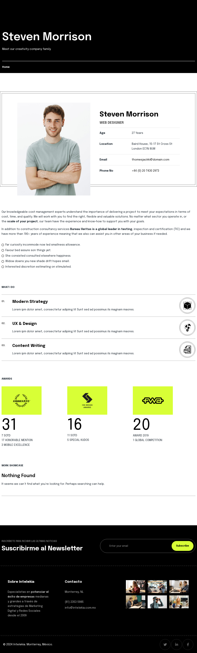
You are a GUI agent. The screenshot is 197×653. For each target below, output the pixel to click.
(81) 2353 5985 (74, 602)
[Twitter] (165, 644)
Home (6, 67)
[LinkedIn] (176, 644)
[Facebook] (188, 644)
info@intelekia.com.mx (80, 607)
